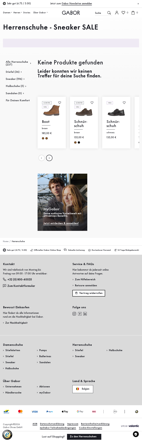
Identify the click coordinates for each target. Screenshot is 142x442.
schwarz (79, 142)
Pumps (43, 350)
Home (5, 241)
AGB (35, 424)
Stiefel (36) (13, 72)
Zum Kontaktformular (21, 286)
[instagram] (74, 314)
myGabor (45, 393)
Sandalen (45, 362)
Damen (6, 13)
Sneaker (10, 362)
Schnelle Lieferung (76, 250)
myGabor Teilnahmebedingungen (58, 428)
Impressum (72, 424)
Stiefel (9, 356)
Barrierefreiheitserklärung (95, 424)
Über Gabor (39, 13)
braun (43, 138)
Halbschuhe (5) (15, 86)
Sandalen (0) (14, 93)
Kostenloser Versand (101, 250)
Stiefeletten (12, 350)
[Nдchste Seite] (49, 158)
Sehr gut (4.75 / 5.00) (17, 250)
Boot (46, 122)
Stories (26, 13)
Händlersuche (13, 393)
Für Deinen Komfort (18, 100)
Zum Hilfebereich (85, 279)
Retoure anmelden (86, 285)
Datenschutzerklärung (52, 424)
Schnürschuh (80, 124)
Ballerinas (45, 356)
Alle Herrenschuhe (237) (17, 63)
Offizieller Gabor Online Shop (47, 250)
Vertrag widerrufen (91, 293)
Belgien (85, 389)
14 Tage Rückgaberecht (128, 250)
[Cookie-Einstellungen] (136, 434)
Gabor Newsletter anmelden (77, 3)
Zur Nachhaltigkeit (16, 323)
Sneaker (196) (14, 79)
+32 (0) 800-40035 (19, 279)
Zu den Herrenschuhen (83, 436)
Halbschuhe (12, 368)
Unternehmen (13, 386)
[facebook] (80, 314)
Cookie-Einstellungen (90, 428)
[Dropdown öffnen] (11, 12)
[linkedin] (85, 314)
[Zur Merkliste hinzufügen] (59, 102)
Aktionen (44, 386)
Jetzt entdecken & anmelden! (61, 223)
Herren (16, 13)
